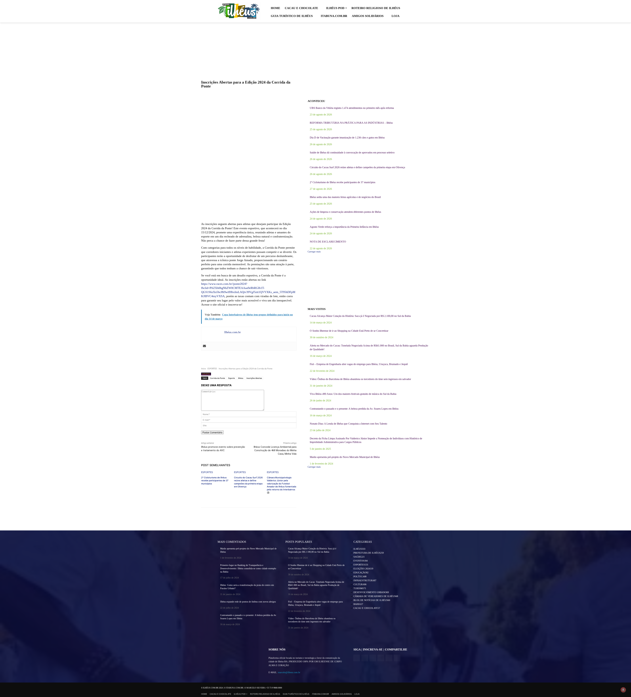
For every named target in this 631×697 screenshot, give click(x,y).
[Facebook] (356, 658)
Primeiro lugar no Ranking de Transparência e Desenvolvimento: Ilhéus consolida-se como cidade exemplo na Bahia (248, 568)
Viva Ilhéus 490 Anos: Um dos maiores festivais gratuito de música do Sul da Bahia (353, 393)
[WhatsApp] (389, 658)
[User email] (204, 346)
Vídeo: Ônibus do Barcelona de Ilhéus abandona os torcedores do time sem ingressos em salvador (360, 379)
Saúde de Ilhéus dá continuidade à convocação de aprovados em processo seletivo (352, 152)
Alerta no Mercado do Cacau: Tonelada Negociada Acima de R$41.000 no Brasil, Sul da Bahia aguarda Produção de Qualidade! (316, 585)
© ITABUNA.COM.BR (234, 688)
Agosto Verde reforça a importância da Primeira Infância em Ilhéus (344, 226)
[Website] (381, 658)
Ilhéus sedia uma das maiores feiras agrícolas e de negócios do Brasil (345, 197)
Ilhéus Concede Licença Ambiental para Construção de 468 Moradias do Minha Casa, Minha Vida (275, 450)
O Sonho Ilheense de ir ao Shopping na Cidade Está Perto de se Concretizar (349, 330)
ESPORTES (212, 368)
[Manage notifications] (623, 689)
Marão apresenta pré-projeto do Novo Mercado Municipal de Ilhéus (345, 457)
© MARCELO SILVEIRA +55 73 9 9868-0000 (263, 688)
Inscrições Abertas (254, 378)
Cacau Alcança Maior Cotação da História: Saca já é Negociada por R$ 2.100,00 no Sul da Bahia (360, 316)
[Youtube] (397, 658)
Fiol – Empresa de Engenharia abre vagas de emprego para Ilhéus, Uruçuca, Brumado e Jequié (359, 364)
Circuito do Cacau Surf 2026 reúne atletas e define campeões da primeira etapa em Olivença (357, 167)
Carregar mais (314, 251)
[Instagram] (365, 658)
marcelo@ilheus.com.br (289, 672)
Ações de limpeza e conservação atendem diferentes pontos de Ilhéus (345, 211)
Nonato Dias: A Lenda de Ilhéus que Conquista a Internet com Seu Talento (348, 423)
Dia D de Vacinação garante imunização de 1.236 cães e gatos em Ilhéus (347, 137)
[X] (373, 658)
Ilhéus (240, 378)
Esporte (231, 378)
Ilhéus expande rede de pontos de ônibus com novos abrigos (248, 601)
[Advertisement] (248, 195)
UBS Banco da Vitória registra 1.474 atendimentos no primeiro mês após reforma (352, 108)
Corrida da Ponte (217, 378)
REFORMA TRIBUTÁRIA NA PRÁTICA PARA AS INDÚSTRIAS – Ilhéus (351, 122)
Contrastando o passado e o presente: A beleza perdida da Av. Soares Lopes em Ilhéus (354, 408)
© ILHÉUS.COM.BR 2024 (212, 688)
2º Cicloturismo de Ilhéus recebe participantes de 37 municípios (214, 480)
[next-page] (202, 497)
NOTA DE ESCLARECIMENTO (328, 241)
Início (203, 368)
